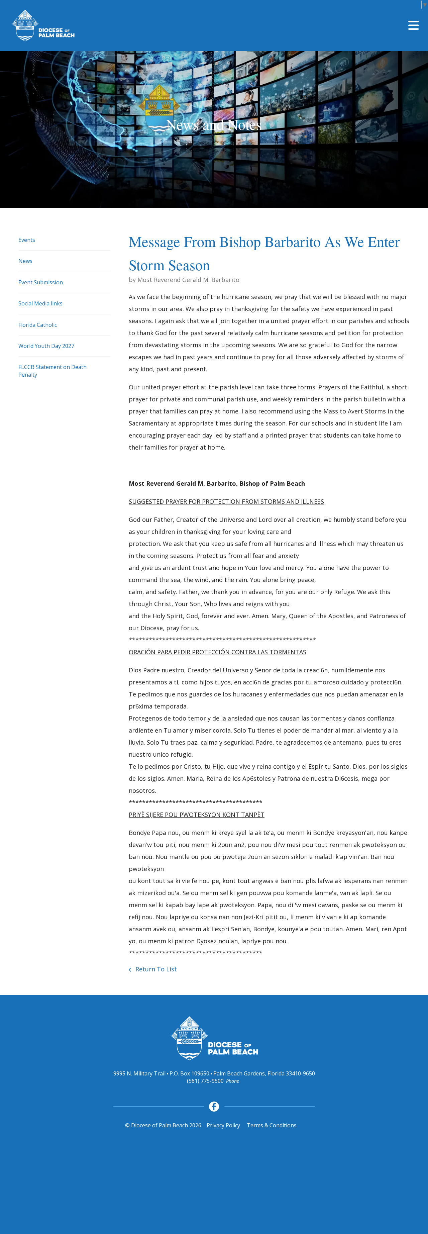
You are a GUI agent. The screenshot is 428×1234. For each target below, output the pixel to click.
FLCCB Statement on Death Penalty (52, 370)
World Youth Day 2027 (46, 346)
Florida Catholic (37, 324)
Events (26, 240)
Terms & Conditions (272, 1125)
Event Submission (40, 282)
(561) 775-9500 (205, 1080)
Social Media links (40, 303)
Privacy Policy (223, 1125)
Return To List (155, 969)
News (25, 261)
